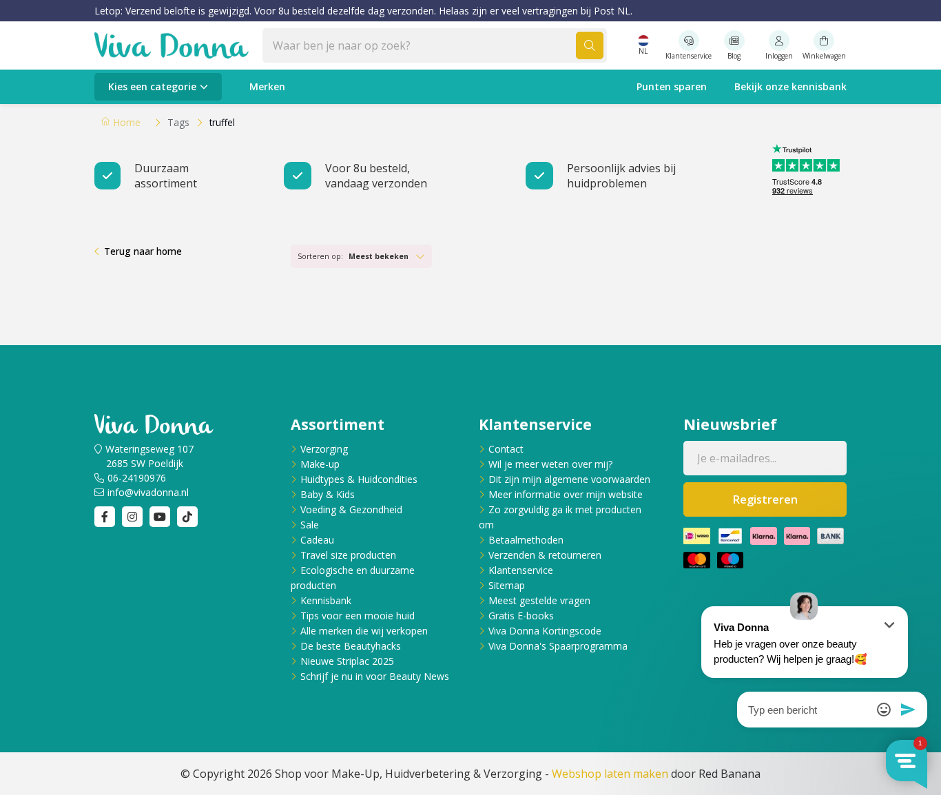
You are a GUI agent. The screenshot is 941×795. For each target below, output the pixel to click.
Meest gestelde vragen (539, 600)
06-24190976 (136, 477)
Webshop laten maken (610, 773)
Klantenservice (520, 570)
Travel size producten (348, 554)
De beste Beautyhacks (350, 645)
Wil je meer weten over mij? (550, 464)
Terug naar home (143, 251)
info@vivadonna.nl (148, 492)
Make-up (320, 464)
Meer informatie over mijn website (565, 494)
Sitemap (506, 585)
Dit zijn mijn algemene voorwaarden (569, 479)
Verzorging (324, 448)
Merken (267, 86)
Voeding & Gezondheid (351, 509)
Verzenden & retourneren (544, 554)
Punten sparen (672, 86)
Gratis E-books (521, 615)
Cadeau (317, 539)
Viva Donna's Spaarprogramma (558, 645)
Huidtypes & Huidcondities (358, 479)
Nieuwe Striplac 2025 (347, 661)
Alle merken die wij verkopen (364, 630)
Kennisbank (325, 600)
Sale (309, 524)
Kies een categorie (152, 86)
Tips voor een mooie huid (357, 615)
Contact (506, 448)
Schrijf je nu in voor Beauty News (374, 676)
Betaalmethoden (525, 539)
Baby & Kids (327, 494)
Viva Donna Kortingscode (544, 630)
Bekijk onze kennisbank (790, 86)
